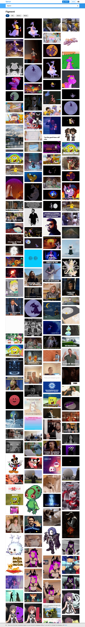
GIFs (12, 15)
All (7, 15)
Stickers (19, 15)
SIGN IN (73, 1)
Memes (25, 15)
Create (66, 1)
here (66, 625)
